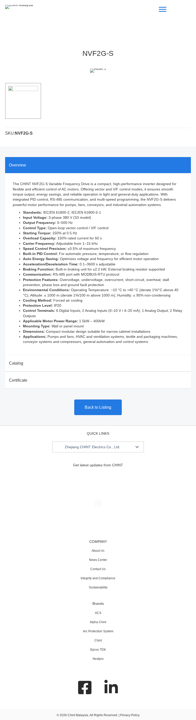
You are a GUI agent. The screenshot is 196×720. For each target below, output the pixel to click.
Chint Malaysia (78, 715)
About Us (98, 550)
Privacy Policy (130, 715)
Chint (98, 640)
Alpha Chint (98, 622)
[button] (137, 447)
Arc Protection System (98, 631)
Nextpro (98, 659)
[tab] (98, 165)
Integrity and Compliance (98, 578)
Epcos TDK (98, 649)
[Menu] (162, 9)
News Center (98, 560)
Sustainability (98, 587)
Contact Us (98, 569)
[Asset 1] (23, 101)
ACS (98, 613)
